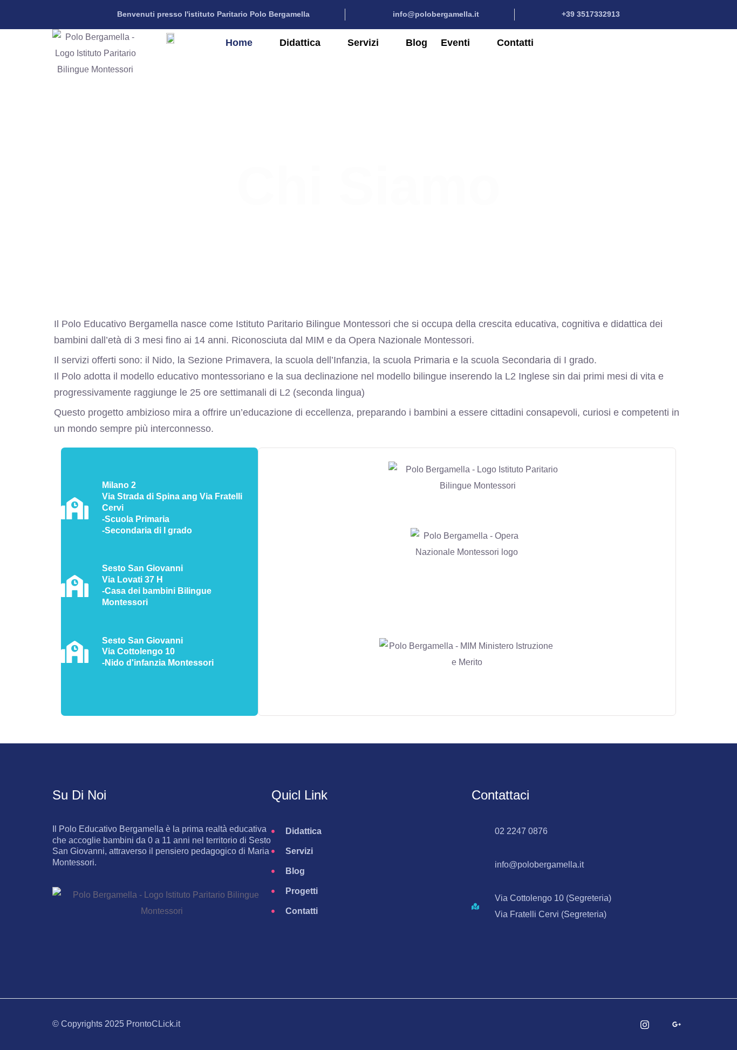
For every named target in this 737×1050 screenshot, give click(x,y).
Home (239, 42)
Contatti (515, 42)
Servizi (363, 42)
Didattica (299, 42)
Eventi (455, 42)
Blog (416, 42)
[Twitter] (581, 1025)
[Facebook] (613, 1025)
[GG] (676, 1025)
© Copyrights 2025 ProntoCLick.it (116, 1023)
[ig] (645, 1025)
